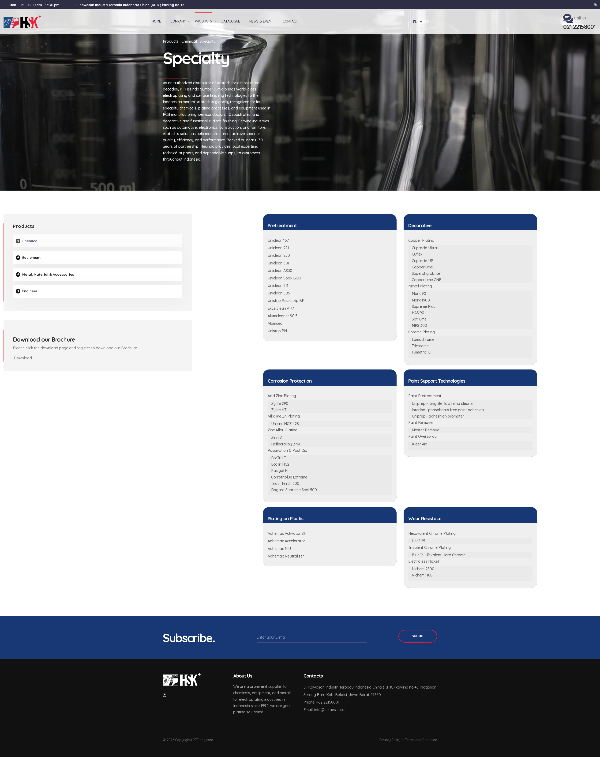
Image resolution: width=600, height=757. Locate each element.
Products (171, 41)
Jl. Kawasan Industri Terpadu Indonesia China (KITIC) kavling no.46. (130, 5)
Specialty (208, 41)
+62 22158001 (327, 702)
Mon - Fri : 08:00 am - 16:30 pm (34, 5)
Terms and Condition (421, 740)
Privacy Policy (390, 740)
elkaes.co (332, 709)
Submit (418, 636)
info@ (319, 709)
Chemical (189, 41)
